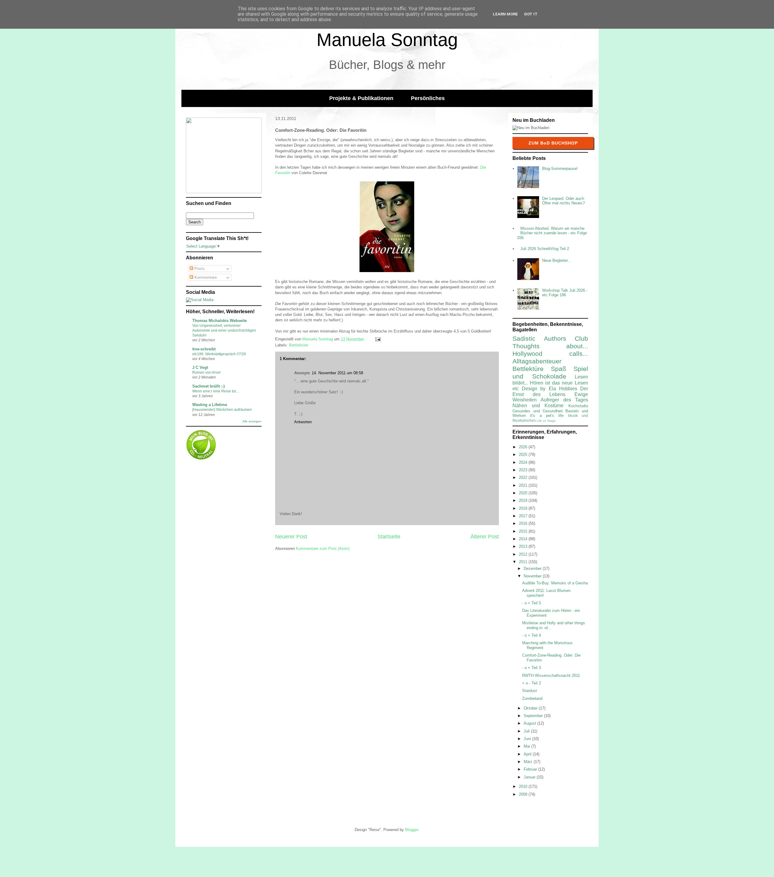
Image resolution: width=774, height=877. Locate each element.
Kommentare (205, 277)
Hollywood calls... (550, 353)
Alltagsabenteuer (536, 361)
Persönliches (428, 98)
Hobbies (568, 388)
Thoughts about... (550, 346)
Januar (530, 777)
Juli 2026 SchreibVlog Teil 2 (544, 248)
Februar (531, 769)
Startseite (388, 537)
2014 (523, 539)
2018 (523, 508)
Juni (528, 738)
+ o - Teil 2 (531, 683)
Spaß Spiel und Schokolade (550, 372)
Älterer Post (484, 537)
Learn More (505, 14)
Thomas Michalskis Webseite (219, 320)
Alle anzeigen (252, 421)
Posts (199, 268)
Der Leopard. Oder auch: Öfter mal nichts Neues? (563, 201)
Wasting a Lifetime (209, 404)
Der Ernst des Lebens (550, 391)
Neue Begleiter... (556, 260)
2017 (523, 516)
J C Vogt (200, 367)
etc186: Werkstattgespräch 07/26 (219, 354)
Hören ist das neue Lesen (559, 382)
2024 (523, 462)
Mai (527, 746)
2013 (523, 546)
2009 (523, 794)
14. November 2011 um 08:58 (337, 373)
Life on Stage (546, 420)
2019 (523, 500)
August (530, 723)
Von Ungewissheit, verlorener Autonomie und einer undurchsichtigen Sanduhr (224, 330)
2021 (523, 485)
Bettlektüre (298, 345)
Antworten (303, 422)
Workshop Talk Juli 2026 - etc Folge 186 (564, 292)
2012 (523, 554)
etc (515, 388)
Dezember (533, 568)
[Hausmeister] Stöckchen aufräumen (222, 410)
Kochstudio (578, 406)
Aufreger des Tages (564, 399)
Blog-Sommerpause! (560, 168)
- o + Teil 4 (531, 635)
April (528, 754)
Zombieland (532, 698)
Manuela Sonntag (387, 40)
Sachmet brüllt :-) (208, 386)
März (529, 761)
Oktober (531, 708)
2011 (523, 562)
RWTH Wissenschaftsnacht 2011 (551, 675)
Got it (531, 14)
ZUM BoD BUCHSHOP (553, 143)
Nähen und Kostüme (538, 405)
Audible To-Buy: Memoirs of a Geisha (555, 583)
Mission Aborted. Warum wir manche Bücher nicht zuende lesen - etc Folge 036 (552, 233)
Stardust (529, 690)
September (534, 715)
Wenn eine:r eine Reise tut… (215, 391)
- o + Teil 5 (531, 603)
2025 (523, 454)
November (533, 576)
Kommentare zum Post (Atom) (323, 548)
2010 (523, 786)
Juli (527, 731)
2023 (523, 470)
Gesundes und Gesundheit (537, 411)
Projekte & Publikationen (361, 98)
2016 (523, 523)
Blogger (411, 829)
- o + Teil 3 (531, 667)
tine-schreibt (204, 349)
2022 (523, 477)
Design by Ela (539, 388)
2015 (523, 531)
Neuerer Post (291, 537)
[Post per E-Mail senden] (377, 339)
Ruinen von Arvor (206, 372)
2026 (523, 447)
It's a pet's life (547, 415)
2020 (523, 493)
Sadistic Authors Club (550, 338)
